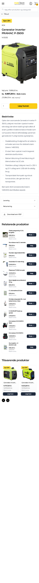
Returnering (7, 206)
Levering (6, 200)
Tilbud (6, 14)
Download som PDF (14, 214)
